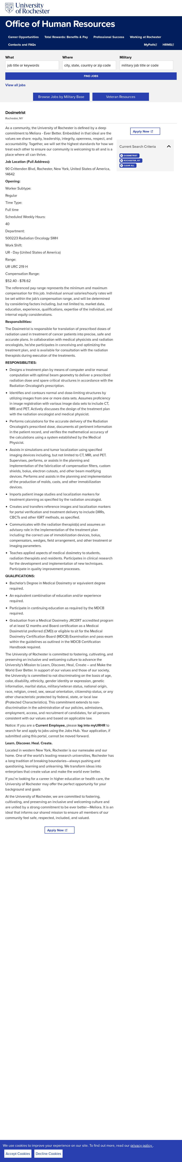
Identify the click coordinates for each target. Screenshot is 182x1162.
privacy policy (141, 1145)
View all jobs (15, 84)
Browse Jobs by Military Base (61, 96)
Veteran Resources (120, 96)
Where (67, 57)
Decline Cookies (48, 1153)
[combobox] (32, 62)
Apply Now (55, 830)
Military (126, 57)
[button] (145, 146)
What (9, 57)
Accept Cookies (18, 1153)
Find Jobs (91, 76)
